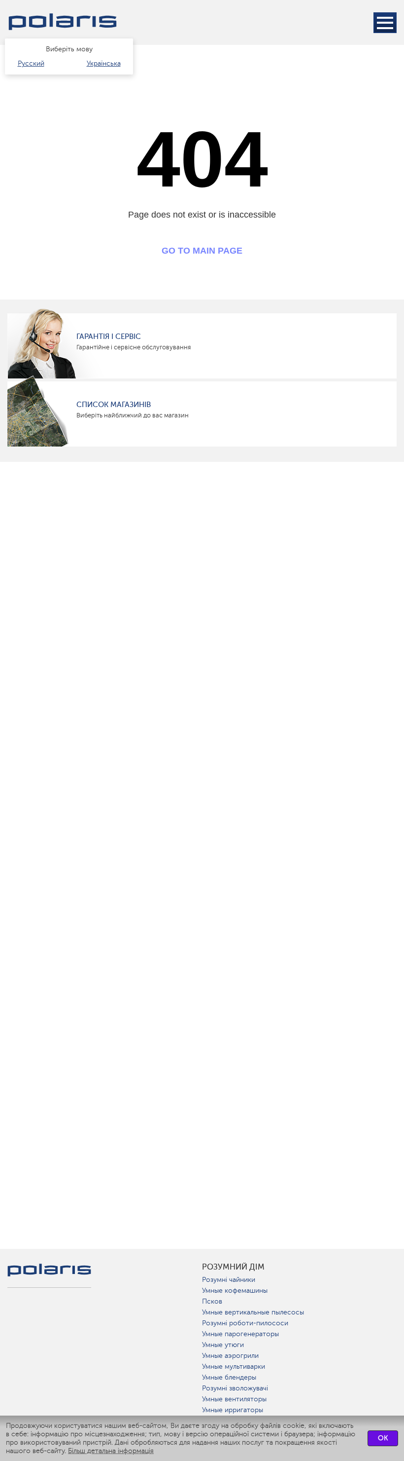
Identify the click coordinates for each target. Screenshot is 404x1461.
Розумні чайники (228, 1279)
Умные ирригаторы (232, 1410)
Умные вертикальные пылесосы (253, 1312)
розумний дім (233, 1267)
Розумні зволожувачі (235, 1388)
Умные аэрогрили (230, 1355)
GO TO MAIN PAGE (202, 251)
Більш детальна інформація (111, 1451)
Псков (212, 1301)
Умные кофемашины (235, 1290)
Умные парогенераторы (240, 1334)
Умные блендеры (229, 1377)
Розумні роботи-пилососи (245, 1323)
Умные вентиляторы (234, 1399)
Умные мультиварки (233, 1366)
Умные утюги (223, 1345)
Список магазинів (113, 404)
